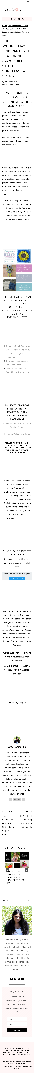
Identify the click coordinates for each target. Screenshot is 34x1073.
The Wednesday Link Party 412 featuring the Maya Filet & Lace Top (16, 877)
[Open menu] (27, 1)
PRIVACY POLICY (17, 1068)
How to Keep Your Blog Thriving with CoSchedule (26, 819)
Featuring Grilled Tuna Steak (17, 434)
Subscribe (17, 1030)
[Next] (26, 870)
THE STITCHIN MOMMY (17, 1066)
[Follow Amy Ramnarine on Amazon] (23, 799)
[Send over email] (3, 536)
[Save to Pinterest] (3, 533)
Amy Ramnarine (9, 82)
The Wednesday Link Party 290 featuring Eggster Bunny (8, 823)
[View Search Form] (6, 1)
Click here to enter (17, 578)
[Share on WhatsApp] (3, 548)
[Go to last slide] (7, 870)
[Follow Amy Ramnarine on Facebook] (10, 799)
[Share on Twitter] (3, 529)
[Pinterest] (22, 19)
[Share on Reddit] (3, 544)
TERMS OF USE (27, 1066)
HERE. (22, 452)
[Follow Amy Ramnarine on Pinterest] (19, 799)
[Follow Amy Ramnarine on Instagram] (15, 799)
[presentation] (17, 860)
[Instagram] (19, 19)
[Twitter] (15, 19)
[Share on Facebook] (3, 525)
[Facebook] (11, 19)
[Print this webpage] (3, 540)
